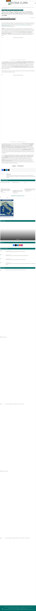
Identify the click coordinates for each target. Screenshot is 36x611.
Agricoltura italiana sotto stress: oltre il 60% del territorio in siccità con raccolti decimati (30, 190)
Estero (12, 609)
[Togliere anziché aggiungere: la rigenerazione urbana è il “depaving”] (2, 252)
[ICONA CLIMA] (18, 3)
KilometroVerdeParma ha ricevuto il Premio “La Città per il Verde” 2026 (15, 259)
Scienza (14, 609)
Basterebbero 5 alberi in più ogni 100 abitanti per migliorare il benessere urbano (17, 255)
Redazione (8, 17)
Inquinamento (18, 609)
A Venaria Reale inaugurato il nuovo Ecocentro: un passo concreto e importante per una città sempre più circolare (20, 264)
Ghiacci (11, 7)
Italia (10, 609)
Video (33, 609)
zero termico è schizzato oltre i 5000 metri (22, 25)
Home (3, 7)
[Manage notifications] (2, 608)
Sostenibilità (21, 609)
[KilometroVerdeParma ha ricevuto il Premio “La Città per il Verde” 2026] (2, 260)
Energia (25, 609)
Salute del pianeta (6, 7)
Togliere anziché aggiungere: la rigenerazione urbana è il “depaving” (15, 251)
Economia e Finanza (29, 609)
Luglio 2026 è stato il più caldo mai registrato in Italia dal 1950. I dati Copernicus (18, 191)
